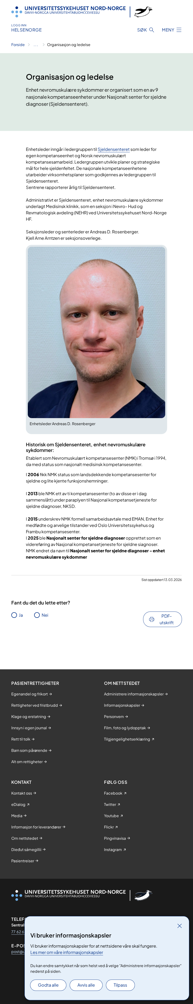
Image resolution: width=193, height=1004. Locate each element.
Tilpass (120, 985)
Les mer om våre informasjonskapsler (66, 952)
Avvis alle (86, 985)
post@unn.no (23, 951)
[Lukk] (179, 925)
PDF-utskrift (167, 619)
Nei (45, 615)
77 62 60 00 (22, 931)
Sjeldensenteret (114, 149)
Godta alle (48, 985)
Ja (21, 615)
